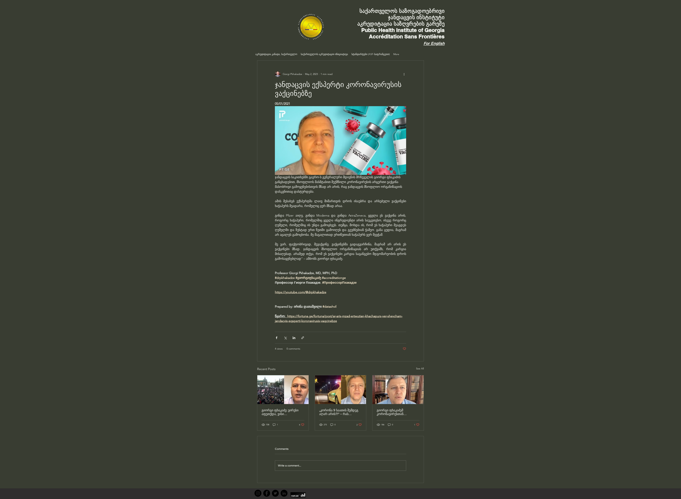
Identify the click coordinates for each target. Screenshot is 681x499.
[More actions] (404, 74)
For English (434, 43)
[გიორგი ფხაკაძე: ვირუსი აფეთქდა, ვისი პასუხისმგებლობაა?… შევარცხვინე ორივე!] (283, 389)
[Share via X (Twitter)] (285, 337)
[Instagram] (257, 493)
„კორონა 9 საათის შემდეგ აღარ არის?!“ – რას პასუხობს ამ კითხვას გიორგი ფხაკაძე (338, 412)
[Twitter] (275, 493)
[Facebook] (266, 493)
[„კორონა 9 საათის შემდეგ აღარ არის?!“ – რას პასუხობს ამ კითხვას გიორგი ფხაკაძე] (340, 389)
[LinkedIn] (284, 493)
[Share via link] (302, 337)
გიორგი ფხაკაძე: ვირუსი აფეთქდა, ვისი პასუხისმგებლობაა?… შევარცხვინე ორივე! (280, 412)
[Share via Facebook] (276, 337)
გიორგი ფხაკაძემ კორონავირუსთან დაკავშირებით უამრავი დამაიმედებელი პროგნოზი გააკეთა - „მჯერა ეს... (397, 412)
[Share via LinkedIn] (294, 337)
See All (420, 368)
